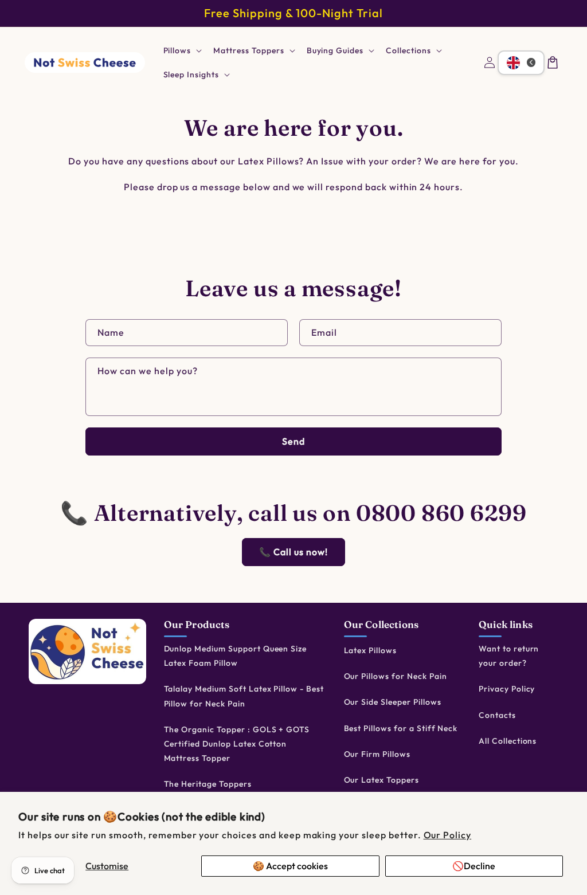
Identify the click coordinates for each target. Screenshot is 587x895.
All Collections (508, 741)
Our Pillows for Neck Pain (395, 676)
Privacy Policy (507, 689)
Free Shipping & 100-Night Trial (293, 13)
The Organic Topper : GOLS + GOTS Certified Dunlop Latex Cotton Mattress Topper (237, 743)
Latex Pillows (370, 650)
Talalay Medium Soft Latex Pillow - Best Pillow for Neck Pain (244, 696)
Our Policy (448, 835)
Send (293, 441)
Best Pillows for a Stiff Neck (401, 728)
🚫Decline (473, 866)
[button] (181, 50)
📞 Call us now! (293, 552)
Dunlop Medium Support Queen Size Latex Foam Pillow (235, 655)
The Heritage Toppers (208, 784)
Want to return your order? (509, 655)
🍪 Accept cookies (290, 866)
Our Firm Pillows (377, 754)
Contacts (497, 715)
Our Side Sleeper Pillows (392, 702)
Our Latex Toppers (381, 780)
